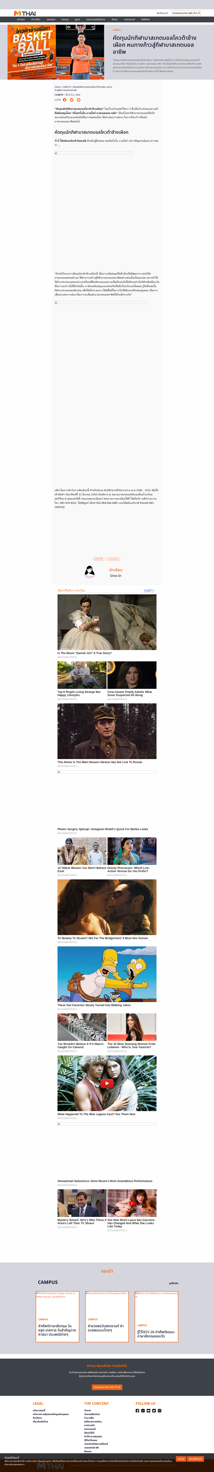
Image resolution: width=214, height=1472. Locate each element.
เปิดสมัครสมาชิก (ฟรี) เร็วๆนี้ (107, 1387)
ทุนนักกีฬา (99, 559)
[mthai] (25, 13)
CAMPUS (117, 30)
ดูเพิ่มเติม (173, 1283)
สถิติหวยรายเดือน (93, 1421)
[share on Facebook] (64, 100)
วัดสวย (114, 19)
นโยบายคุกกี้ (39, 1410)
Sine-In (115, 576)
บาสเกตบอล (113, 559)
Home (58, 87)
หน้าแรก (21, 19)
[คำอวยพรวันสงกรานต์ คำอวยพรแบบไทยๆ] (107, 1304)
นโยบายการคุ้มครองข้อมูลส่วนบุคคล (51, 1414)
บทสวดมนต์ (129, 19)
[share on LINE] (78, 100)
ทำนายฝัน (35, 19)
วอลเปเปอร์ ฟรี (91, 1447)
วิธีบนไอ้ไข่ (89, 1433)
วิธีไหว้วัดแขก (90, 1440)
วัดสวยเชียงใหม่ (92, 1414)
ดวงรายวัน (89, 1425)
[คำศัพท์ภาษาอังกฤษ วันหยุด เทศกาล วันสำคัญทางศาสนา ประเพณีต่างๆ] (57, 1304)
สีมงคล (87, 1451)
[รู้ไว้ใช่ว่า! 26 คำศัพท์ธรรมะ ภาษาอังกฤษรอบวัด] (156, 1307)
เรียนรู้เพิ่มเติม (195, 1459)
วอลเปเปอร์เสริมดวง (95, 19)
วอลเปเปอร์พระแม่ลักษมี (96, 1444)
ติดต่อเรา (37, 1418)
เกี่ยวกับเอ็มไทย (40, 1421)
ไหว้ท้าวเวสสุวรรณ (93, 1436)
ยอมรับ (181, 1459)
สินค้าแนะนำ (162, 13)
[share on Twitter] (71, 100)
